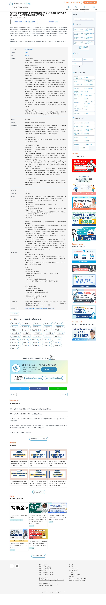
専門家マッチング (43, 570)
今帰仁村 (14, 345)
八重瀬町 (37, 333)
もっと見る (76, 66)
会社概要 (71, 567)
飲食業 (86, 77)
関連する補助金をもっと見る (38, 438)
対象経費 (13, 58)
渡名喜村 (14, 323)
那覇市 (25, 342)
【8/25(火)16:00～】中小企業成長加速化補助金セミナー (18, 516)
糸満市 (24, 339)
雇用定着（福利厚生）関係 (89, 130)
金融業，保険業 (88, 95)
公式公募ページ (15, 308)
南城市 (25, 336)
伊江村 (14, 348)
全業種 (26, 52)
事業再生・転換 (88, 144)
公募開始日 (13, 190)
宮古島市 (14, 342)
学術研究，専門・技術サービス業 (78, 95)
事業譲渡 (87, 123)
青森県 (74, 63)
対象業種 (13, 52)
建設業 (86, 106)
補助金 (92, 19)
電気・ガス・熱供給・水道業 (89, 102)
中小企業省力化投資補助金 (78, 38)
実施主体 (13, 119)
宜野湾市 (36, 336)
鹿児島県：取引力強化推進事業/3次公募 (21, 432)
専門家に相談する (89, 2)
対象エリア (13, 49)
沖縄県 (26, 49)
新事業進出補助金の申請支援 (34, 378)
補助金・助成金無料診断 (45, 568)
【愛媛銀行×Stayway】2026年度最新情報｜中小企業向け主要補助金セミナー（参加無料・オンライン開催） (38, 543)
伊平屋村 (57, 330)
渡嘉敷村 (47, 327)
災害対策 (87, 126)
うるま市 (56, 339)
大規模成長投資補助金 (78, 42)
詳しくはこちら (49, 369)
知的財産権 (77, 144)
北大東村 (46, 330)
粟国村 (14, 330)
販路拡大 (76, 137)
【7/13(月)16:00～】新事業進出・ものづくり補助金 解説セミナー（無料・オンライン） (18, 545)
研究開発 (87, 140)
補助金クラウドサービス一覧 (46, 574)
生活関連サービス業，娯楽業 (78, 92)
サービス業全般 (78, 84)
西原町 (14, 327)
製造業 (75, 106)
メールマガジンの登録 (74, 574)
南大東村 (34, 330)
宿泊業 (86, 91)
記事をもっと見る (38, 492)
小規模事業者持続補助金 (89, 29)
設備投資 (27, 55)
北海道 (84, 59)
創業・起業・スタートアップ (78, 134)
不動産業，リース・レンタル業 (78, 77)
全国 (73, 59)
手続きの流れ (14, 252)
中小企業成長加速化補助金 (89, 42)
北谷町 (37, 323)
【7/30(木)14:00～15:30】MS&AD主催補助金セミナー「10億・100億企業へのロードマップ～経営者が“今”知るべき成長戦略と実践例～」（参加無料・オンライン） (38, 519)
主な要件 (13, 196)
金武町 (57, 345)
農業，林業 (77, 113)
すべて (76, 19)
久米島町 (26, 333)
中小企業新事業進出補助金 (89, 38)
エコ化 (86, 137)
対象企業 (13, 122)
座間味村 (59, 327)
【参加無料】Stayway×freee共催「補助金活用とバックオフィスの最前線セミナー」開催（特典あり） (57, 517)
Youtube (17, 565)
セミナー (86, 19)
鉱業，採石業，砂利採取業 (78, 109)
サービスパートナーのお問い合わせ (77, 578)
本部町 (25, 345)
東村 (56, 342)
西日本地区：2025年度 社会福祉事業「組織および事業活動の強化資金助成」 (31, 409)
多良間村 (49, 333)
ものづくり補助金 (78, 29)
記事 (81, 19)
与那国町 (14, 336)
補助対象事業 (14, 125)
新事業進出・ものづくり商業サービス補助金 (83, 47)
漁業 (86, 109)
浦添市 (57, 336)
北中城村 (47, 323)
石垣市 (47, 336)
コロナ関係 (82, 147)
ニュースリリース (73, 568)
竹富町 (59, 333)
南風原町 (36, 327)
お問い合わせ (72, 576)
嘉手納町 (26, 323)
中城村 (58, 323)
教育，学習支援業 (89, 88)
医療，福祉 (77, 88)
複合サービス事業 (89, 84)
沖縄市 (34, 339)
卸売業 (75, 81)
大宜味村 (46, 342)
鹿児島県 (30, 49)
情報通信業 (77, 102)
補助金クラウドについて (72, 2)
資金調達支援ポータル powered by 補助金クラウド (51, 580)
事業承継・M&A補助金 (89, 34)
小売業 (75, 99)
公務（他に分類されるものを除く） (89, 81)
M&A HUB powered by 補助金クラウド (48, 585)
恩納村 (35, 345)
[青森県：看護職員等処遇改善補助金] (64, 394)
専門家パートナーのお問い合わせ (77, 580)
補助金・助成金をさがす (45, 567)
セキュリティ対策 (78, 123)
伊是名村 (14, 333)
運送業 (86, 99)
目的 (12, 55)
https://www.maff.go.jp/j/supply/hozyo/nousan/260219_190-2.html (40, 308)
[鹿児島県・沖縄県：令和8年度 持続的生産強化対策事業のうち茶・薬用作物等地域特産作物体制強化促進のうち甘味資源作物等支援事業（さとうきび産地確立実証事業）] (13, 394)
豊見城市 (44, 339)
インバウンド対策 (78, 126)
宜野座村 (46, 345)
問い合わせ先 (14, 301)
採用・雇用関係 (78, 130)
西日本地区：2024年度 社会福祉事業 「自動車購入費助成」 (26, 414)
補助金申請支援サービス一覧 (46, 572)
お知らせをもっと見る (38, 555)
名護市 (14, 339)
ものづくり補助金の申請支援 (54, 378)
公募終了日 (13, 193)
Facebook (12, 565)
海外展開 (76, 140)
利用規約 (71, 572)
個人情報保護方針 (73, 570)
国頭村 (35, 342)
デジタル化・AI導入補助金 (78, 34)
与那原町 (24, 327)
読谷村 (24, 330)
